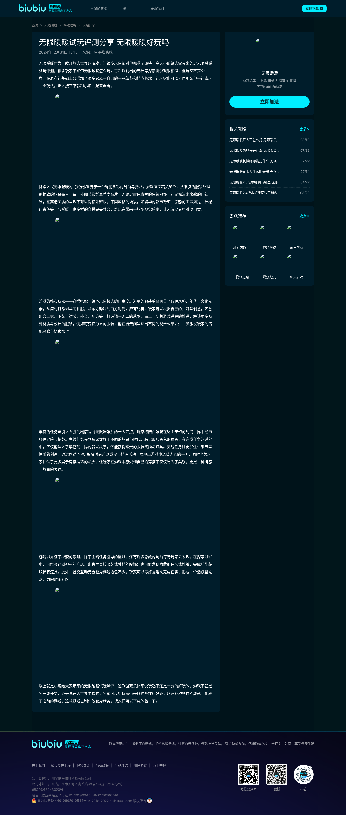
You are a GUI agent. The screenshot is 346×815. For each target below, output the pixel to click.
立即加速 (269, 102)
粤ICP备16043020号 (47, 789)
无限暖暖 (50, 25)
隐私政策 (102, 765)
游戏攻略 (69, 25)
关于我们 (38, 765)
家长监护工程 (61, 765)
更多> (304, 129)
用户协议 (140, 765)
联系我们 (157, 8)
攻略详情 (89, 25)
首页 (35, 25)
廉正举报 (159, 765)
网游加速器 (98, 8)
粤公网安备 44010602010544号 (61, 801)
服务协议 (83, 765)
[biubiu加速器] (45, 8)
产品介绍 (121, 765)
